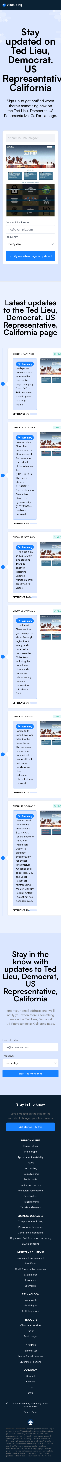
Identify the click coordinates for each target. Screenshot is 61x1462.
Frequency (12, 236)
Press (30, 1387)
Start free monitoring (31, 1073)
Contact (30, 1375)
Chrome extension (30, 1325)
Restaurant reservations (30, 1190)
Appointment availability (30, 1157)
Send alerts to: (10, 1040)
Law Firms (30, 1263)
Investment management (30, 1257)
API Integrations (30, 1311)
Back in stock (30, 1146)
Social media (31, 1179)
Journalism (30, 1285)
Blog (30, 1392)
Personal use (30, 1350)
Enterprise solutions (30, 1361)
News (31, 1162)
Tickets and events (30, 1207)
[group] (30, 208)
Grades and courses (30, 1185)
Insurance (30, 1280)
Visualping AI (30, 1305)
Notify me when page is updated (30, 256)
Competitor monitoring (30, 1221)
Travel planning (30, 1201)
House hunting (31, 1173)
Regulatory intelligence (30, 1227)
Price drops (30, 1151)
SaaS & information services (30, 1269)
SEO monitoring (30, 1243)
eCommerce (31, 1274)
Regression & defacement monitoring (30, 1238)
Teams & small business (30, 1356)
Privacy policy (31, 1406)
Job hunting (30, 1168)
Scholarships (31, 1196)
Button (30, 1330)
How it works (30, 1299)
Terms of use (30, 1412)
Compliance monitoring (30, 1232)
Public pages (31, 1336)
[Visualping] (12, 5)
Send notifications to (17, 222)
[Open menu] (55, 5)
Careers (30, 1381)
